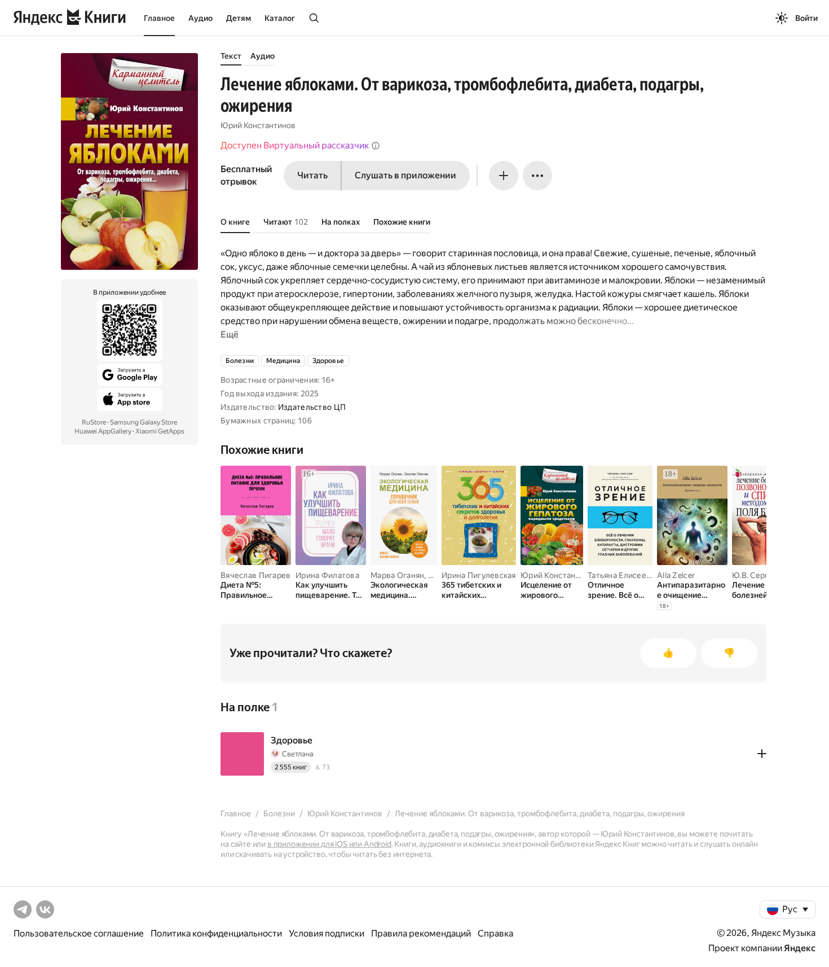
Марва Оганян (397, 575)
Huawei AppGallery (102, 431)
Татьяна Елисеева (621, 575)
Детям (238, 18)
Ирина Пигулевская (479, 575)
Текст (231, 55)
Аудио (200, 18)
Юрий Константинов (258, 125)
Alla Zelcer (676, 575)
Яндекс (799, 948)
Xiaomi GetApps (159, 431)
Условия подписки (326, 933)
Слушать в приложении (405, 175)
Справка (495, 933)
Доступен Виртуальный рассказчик (295, 145)
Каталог (279, 18)
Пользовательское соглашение (79, 933)
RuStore (94, 422)
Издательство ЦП (312, 407)
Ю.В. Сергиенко (761, 575)
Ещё (230, 334)
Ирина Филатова (327, 575)
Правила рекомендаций (421, 933)
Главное (159, 18)
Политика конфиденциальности (216, 933)
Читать (312, 175)
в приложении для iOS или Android (329, 843)
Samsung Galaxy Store (143, 422)
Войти (806, 18)
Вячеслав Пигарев (255, 575)
